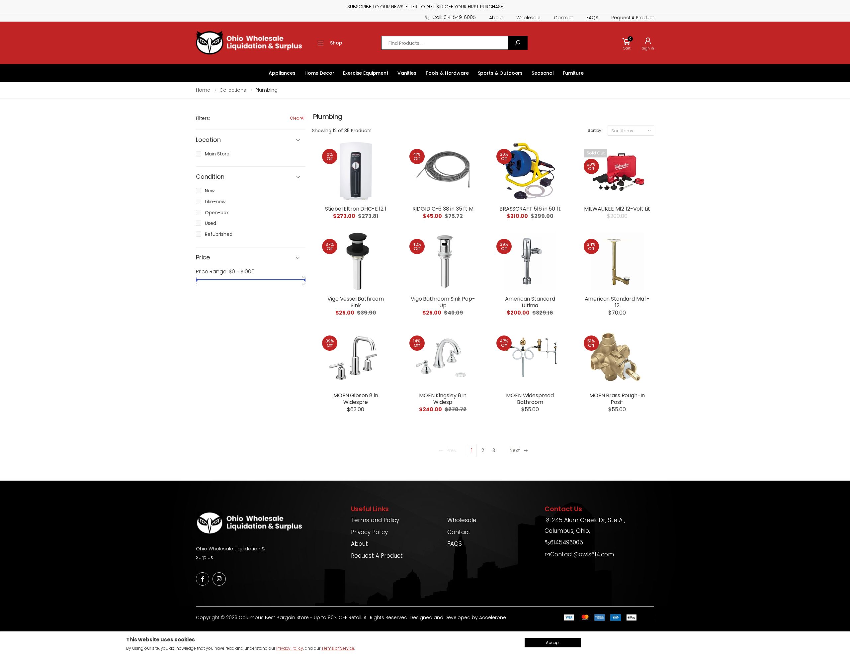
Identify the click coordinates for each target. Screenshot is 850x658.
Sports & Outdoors (500, 73)
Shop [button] (336, 43)
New (209, 190)
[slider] (196, 280)
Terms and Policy (375, 520)
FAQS (592, 17)
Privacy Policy (369, 532)
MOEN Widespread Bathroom (530, 399)
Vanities (406, 73)
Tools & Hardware (447, 73)
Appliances (282, 73)
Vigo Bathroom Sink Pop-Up (443, 302)
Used (210, 223)
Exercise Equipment (365, 73)
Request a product (632, 17)
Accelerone (492, 617)
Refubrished (218, 234)
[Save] (518, 43)
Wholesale (528, 17)
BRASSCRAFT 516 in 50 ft (529, 209)
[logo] (249, 42)
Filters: (203, 118)
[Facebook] (202, 579)
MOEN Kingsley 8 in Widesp (443, 399)
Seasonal (543, 73)
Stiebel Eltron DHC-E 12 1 (355, 209)
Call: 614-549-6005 (453, 17)
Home (203, 90)
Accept (553, 642)
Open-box (217, 212)
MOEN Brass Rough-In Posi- (617, 399)
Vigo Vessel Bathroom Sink (355, 302)
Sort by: (595, 130)
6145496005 (566, 542)
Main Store (217, 153)
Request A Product (377, 556)
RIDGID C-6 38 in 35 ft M (442, 209)
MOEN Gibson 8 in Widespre (355, 399)
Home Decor (319, 73)
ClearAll (297, 118)
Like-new (215, 201)
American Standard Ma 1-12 (617, 302)
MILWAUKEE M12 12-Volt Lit (617, 209)
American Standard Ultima (530, 302)
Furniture (573, 73)
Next (515, 450)
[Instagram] (219, 579)
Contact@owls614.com (582, 554)
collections (232, 90)
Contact (563, 17)
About (496, 17)
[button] (626, 43)
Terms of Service (337, 648)
